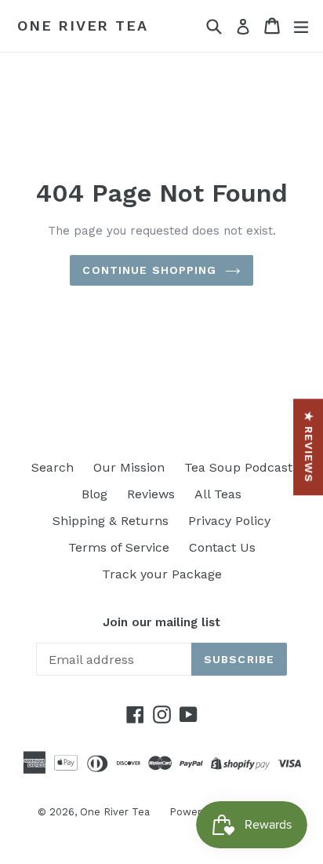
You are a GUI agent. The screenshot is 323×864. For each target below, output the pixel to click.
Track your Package (162, 574)
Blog (94, 494)
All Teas (217, 494)
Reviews (151, 494)
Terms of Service (118, 547)
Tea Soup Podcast (238, 467)
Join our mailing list (161, 622)
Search (52, 467)
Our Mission (129, 467)
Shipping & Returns (111, 520)
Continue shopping (149, 270)
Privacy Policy (229, 520)
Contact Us (222, 547)
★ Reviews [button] (309, 447)
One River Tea (82, 25)
